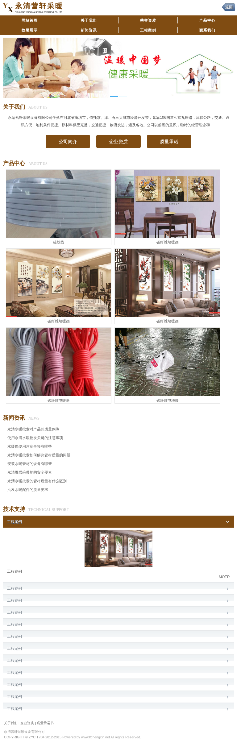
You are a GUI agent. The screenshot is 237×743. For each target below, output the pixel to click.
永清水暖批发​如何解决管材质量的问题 (38, 455)
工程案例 (148, 30)
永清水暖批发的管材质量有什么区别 (37, 481)
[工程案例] (118, 566)
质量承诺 (169, 141)
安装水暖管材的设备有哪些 (29, 464)
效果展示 (30, 30)
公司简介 (68, 141)
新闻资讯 (89, 30)
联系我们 (207, 30)
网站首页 (30, 20)
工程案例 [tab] (14, 522)
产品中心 (207, 20)
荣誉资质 (148, 20)
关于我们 (89, 20)
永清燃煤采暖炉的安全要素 (29, 472)
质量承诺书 (45, 723)
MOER (224, 577)
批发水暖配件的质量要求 (27, 490)
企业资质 (118, 141)
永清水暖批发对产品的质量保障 (33, 429)
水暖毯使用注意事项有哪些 (29, 446)
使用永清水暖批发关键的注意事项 (35, 438)
